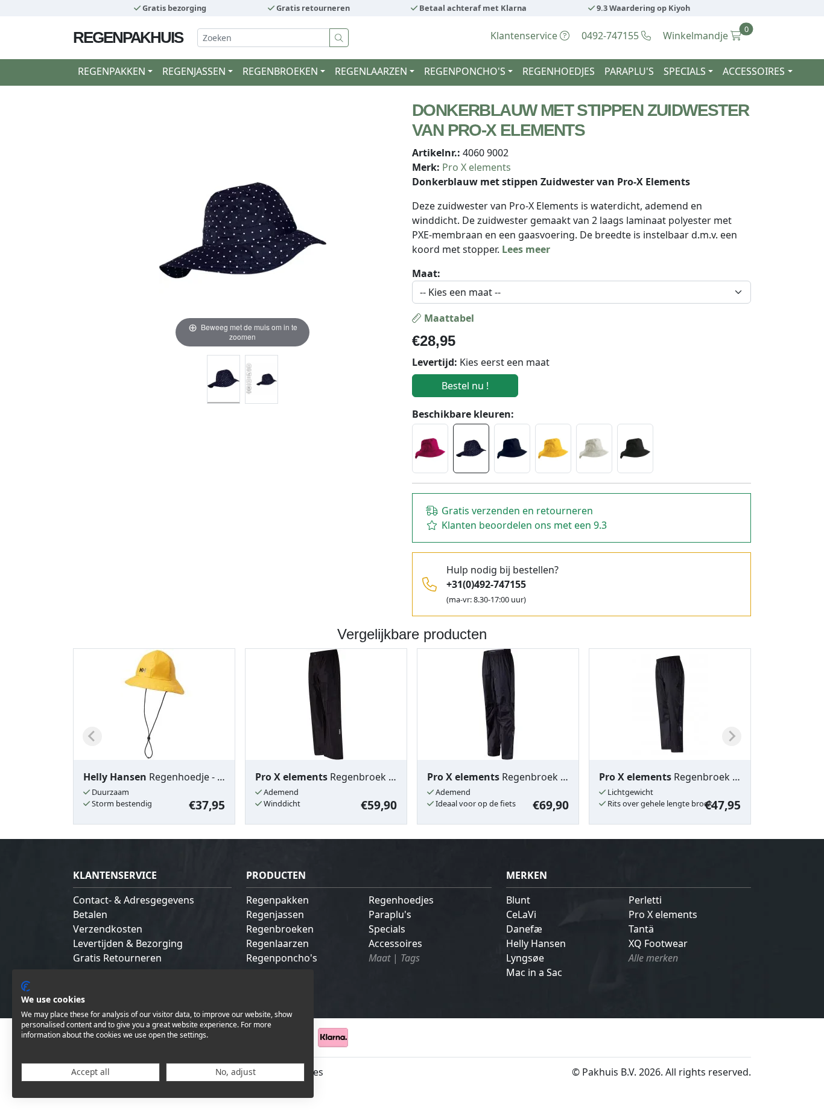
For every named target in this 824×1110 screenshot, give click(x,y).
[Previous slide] (92, 736)
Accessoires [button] (754, 71)
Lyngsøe (525, 958)
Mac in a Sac (534, 972)
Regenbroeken (280, 929)
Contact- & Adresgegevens (133, 900)
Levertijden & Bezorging (128, 943)
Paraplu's (629, 71)
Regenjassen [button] (194, 71)
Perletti (645, 900)
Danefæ (524, 929)
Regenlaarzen (277, 943)
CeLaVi (521, 914)
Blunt (518, 900)
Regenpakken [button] (111, 71)
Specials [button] (685, 71)
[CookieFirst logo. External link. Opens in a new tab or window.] (25, 986)
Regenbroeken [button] (280, 71)
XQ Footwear (658, 943)
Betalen (90, 914)
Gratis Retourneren (117, 958)
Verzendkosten (107, 929)
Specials (387, 929)
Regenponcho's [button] (464, 71)
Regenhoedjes (558, 71)
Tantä (641, 929)
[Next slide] (731, 736)
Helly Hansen (536, 943)
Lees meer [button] (526, 249)
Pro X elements (476, 167)
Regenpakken (277, 900)
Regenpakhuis (128, 37)
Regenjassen (275, 914)
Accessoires (395, 943)
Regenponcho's (281, 958)
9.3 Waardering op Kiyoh (642, 7)
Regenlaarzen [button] (371, 71)
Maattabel (448, 318)
